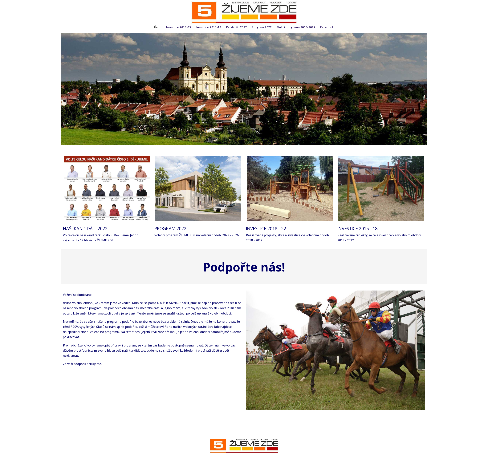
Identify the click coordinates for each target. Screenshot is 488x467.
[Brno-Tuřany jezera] (335, 409)
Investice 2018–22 (178, 27)
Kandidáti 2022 (236, 27)
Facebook (327, 27)
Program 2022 (262, 27)
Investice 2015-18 (208, 27)
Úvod (157, 27)
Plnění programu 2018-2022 (296, 27)
